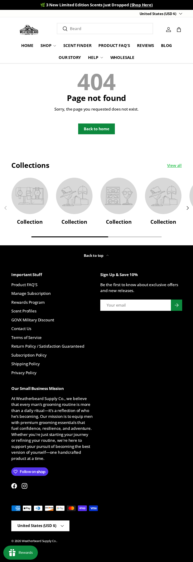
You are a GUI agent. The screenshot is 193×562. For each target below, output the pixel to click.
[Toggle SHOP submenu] (54, 46)
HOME (27, 45)
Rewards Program (27, 302)
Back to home (96, 128)
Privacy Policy (23, 372)
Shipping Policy (25, 363)
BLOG (166, 45)
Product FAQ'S (24, 284)
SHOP (45, 45)
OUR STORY (70, 57)
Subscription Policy (29, 355)
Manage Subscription (31, 293)
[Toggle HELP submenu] (102, 57)
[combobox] (105, 28)
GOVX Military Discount (32, 320)
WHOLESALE (122, 57)
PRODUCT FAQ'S (114, 45)
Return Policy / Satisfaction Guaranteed (47, 346)
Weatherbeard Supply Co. (39, 541)
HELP (93, 57)
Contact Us (21, 328)
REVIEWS (145, 45)
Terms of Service (26, 337)
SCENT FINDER (77, 45)
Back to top (94, 255)
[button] (179, 29)
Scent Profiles (23, 311)
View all (174, 165)
